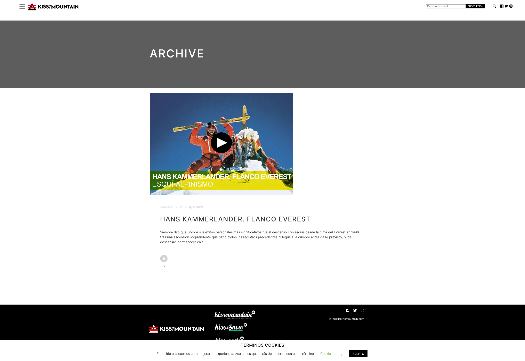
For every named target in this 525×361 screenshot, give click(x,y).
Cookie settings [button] (332, 354)
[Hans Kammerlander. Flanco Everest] (221, 144)
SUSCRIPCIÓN (475, 6)
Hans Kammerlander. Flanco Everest (235, 219)
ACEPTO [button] (358, 353)
